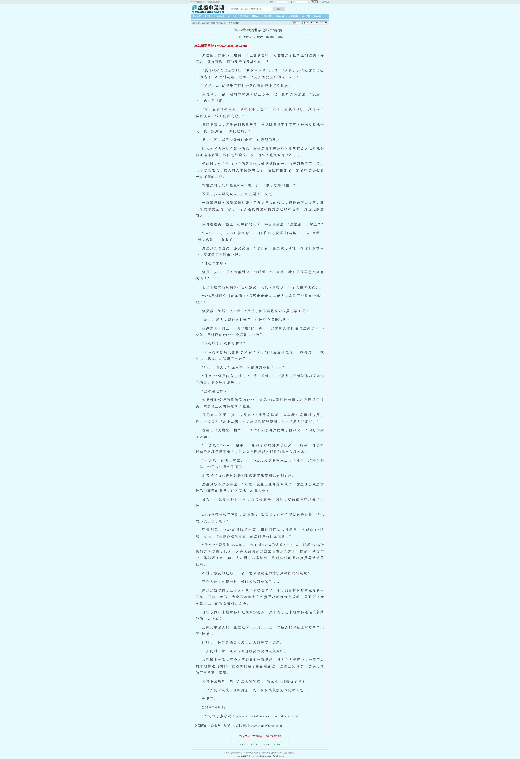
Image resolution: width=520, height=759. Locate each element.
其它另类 (268, 16)
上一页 (238, 37)
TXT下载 (276, 745)
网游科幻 (256, 16)
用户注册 (325, 2)
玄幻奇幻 (208, 16)
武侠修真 (220, 16)
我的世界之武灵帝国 (217, 23)
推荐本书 (281, 37)
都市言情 (232, 16)
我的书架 (318, 16)
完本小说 (280, 16)
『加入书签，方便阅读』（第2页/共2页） (260, 736)
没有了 (260, 37)
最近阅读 (270, 37)
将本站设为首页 (198, 2)
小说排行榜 (293, 16)
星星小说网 (208, 8)
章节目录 (247, 37)
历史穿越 (244, 16)
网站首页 (197, 16)
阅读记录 (306, 16)
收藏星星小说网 (214, 2)
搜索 (279, 9)
